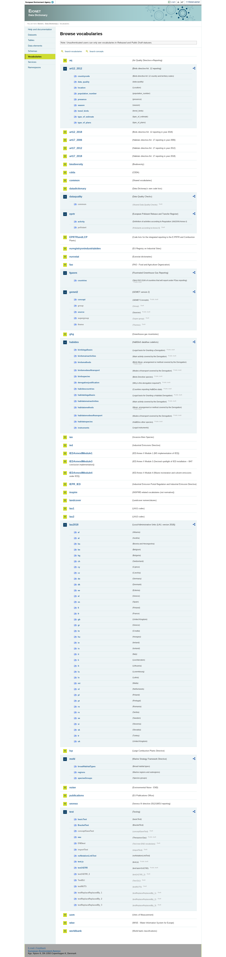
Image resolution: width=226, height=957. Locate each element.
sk (79, 730)
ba (79, 544)
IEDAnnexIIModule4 (80, 473)
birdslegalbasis (85, 350)
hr (79, 631)
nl (79, 689)
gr (79, 625)
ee (79, 590)
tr (78, 736)
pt (79, 701)
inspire (73, 492)
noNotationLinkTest (87, 856)
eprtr (72, 214)
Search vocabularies (73, 51)
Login (173, 2)
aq (70, 60)
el (78, 596)
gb (79, 619)
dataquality (75, 196)
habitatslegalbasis (86, 395)
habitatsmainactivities (88, 401)
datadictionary (77, 188)
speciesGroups (85, 778)
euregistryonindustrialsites (85, 248)
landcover (75, 500)
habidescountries (86, 389)
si (78, 724)
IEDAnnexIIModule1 (80, 453)
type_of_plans (84, 122)
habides (74, 342)
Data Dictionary (51, 24)
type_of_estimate (86, 117)
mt (79, 683)
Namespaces (34, 67)
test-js (80, 861)
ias (71, 437)
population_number (87, 93)
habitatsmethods (86, 407)
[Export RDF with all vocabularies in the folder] (194, 69)
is (78, 648)
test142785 (83, 868)
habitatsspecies (85, 421)
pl (79, 695)
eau (79, 837)
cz (79, 573)
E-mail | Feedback (37, 948)
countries (82, 280)
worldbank (75, 931)
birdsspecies (84, 376)
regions (81, 772)
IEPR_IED (75, 484)
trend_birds (83, 111)
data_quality (83, 82)
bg (79, 555)
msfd (72, 759)
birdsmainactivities (87, 356)
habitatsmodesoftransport (90, 415)
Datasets (32, 35)
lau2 (71, 516)
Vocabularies (35, 56)
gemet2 (73, 292)
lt (78, 666)
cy (79, 567)
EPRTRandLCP (78, 237)
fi (78, 608)
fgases (73, 272)
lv (78, 677)
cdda (72, 172)
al (78, 532)
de (79, 579)
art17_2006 (75, 140)
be (79, 550)
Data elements (35, 45)
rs (79, 712)
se (79, 718)
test (71, 811)
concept (81, 299)
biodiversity (76, 164)
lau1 (71, 508)
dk (79, 584)
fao (71, 264)
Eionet (40, 24)
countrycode (84, 76)
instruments (83, 428)
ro (79, 706)
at (78, 538)
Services (32, 62)
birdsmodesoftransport (89, 370)
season (81, 105)
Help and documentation (40, 29)
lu (79, 672)
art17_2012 (75, 148)
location (81, 88)
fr (78, 613)
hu (79, 637)
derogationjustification (88, 382)
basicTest (82, 819)
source (81, 312)
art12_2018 (75, 132)
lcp (71, 750)
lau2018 (73, 524)
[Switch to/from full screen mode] (182, 2)
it (78, 654)
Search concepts (96, 51)
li (78, 660)
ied (71, 445)
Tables (31, 40)
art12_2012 (75, 68)
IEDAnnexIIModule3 (80, 461)
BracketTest (83, 825)
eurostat (74, 256)
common (74, 180)
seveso (73, 803)
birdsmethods (84, 362)
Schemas (32, 51)
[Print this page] (178, 2)
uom (72, 914)
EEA (41, 2)
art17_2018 (75, 156)
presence (82, 99)
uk (79, 741)
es (79, 602)
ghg (71, 334)
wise (72, 922)
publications (76, 795)
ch (79, 561)
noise (72, 787)
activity (81, 221)
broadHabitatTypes (86, 766)
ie (78, 643)
